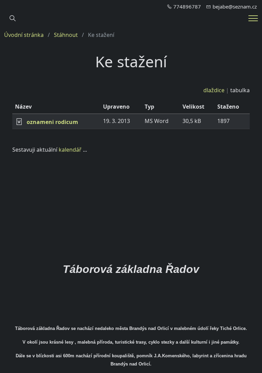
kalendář (70, 149)
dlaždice (213, 90)
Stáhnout (66, 35)
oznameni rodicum (52, 122)
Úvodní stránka (24, 35)
